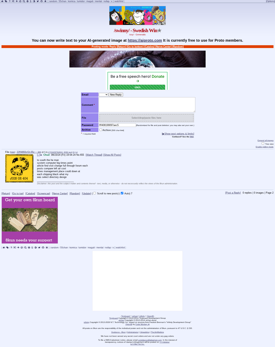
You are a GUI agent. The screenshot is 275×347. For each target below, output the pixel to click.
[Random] (178, 46)
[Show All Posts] (112, 154)
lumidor (81, 1)
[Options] (270, 1)
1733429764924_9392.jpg (59, 152)
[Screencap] (43, 193)
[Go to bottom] (135, 46)
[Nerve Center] (163, 46)
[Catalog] (149, 46)
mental (98, 1)
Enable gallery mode (265, 147)
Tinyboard (125, 316)
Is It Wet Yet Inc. (137, 344)
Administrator (132, 332)
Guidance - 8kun (118, 332)
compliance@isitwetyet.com (150, 340)
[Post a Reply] (233, 192)
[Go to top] (18, 193)
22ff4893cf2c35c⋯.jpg (29, 152)
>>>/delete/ (164, 342)
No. (78, 154)
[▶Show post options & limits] (178, 133)
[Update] (86, 193)
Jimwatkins (144, 332)
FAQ (192, 137)
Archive (113, 130)
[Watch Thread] (94, 154)
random (53, 1)
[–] (38, 154)
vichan (135, 316)
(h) (74, 152)
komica (71, 1)
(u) (76, 152)
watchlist (118, 1)
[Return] (121, 46)
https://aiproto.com (145, 40)
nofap (106, 1)
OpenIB (150, 316)
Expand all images (266, 140)
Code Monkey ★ (142, 324)
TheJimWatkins (157, 332)
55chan (62, 1)
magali (89, 1)
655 (82, 154)
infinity (142, 316)
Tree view (269, 144)
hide (12, 152)
